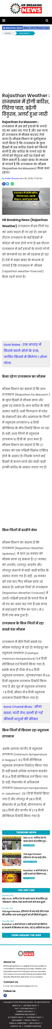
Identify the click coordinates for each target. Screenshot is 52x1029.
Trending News (26, 832)
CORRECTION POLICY (24, 1011)
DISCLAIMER (17, 1020)
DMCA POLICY (35, 1023)
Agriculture (24, 33)
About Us (9, 962)
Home (8, 33)
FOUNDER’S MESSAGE (32, 1026)
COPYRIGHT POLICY (34, 1017)
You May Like (26, 890)
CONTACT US (15, 1026)
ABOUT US (16, 1005)
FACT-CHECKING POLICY (25, 1008)
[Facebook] (5, 995)
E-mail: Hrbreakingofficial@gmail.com (20, 986)
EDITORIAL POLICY (30, 1005)
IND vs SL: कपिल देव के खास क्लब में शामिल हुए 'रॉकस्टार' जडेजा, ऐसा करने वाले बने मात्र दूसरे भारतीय (25, 902)
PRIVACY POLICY (31, 1020)
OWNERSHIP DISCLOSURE (25, 1014)
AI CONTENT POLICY (15, 1017)
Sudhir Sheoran (12, 178)
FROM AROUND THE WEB (26, 935)
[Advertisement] (26, 63)
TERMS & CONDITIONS (18, 1023)
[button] (3, 20)
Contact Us (10, 982)
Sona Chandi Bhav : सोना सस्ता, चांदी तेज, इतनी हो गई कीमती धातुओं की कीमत (23, 713)
